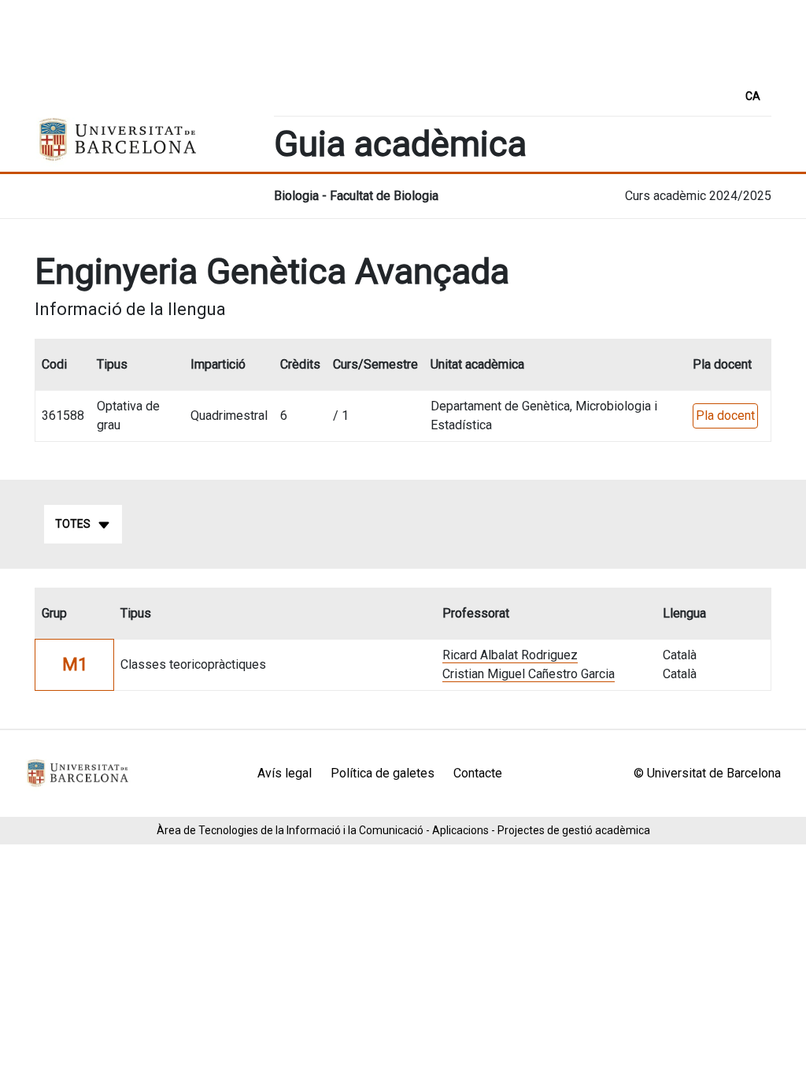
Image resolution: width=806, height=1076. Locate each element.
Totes (73, 524)
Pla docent (725, 415)
